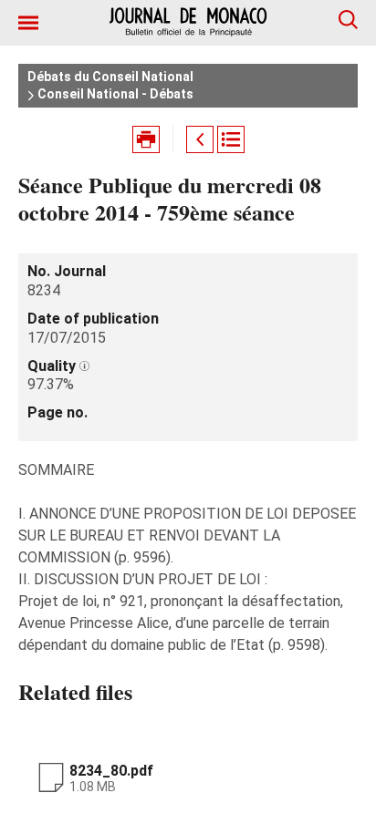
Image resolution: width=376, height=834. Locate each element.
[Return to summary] (231, 139)
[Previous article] (200, 139)
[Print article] (146, 139)
